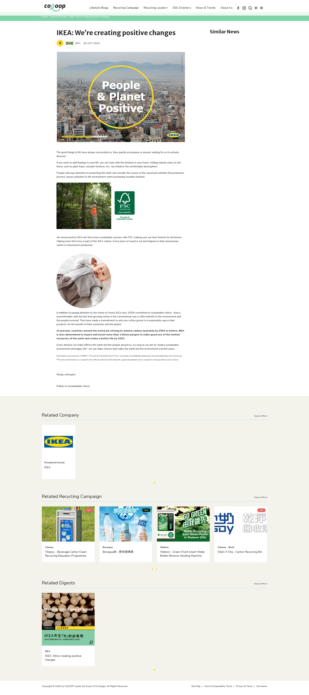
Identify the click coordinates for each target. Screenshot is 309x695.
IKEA (47, 467)
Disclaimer (262, 686)
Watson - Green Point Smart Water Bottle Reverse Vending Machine (182, 554)
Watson (164, 547)
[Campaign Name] (68, 524)
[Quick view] (68, 537)
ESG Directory (182, 8)
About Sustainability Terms (218, 686)
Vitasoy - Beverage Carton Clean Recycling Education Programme (65, 554)
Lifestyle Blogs (98, 8)
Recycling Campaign (126, 8)
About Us (226, 8)
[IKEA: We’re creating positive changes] (68, 619)
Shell (231, 547)
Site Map (196, 686)
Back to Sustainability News (74, 386)
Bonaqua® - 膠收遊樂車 (118, 552)
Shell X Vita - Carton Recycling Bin (240, 552)
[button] (154, 483)
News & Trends (205, 8)
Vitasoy (49, 547)
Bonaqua (108, 547)
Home (45, 16)
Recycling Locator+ (156, 8)
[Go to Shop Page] (73, 642)
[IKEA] (58, 441)
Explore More (260, 415)
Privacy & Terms (244, 686)
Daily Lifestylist (66, 374)
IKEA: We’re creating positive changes (63, 658)
